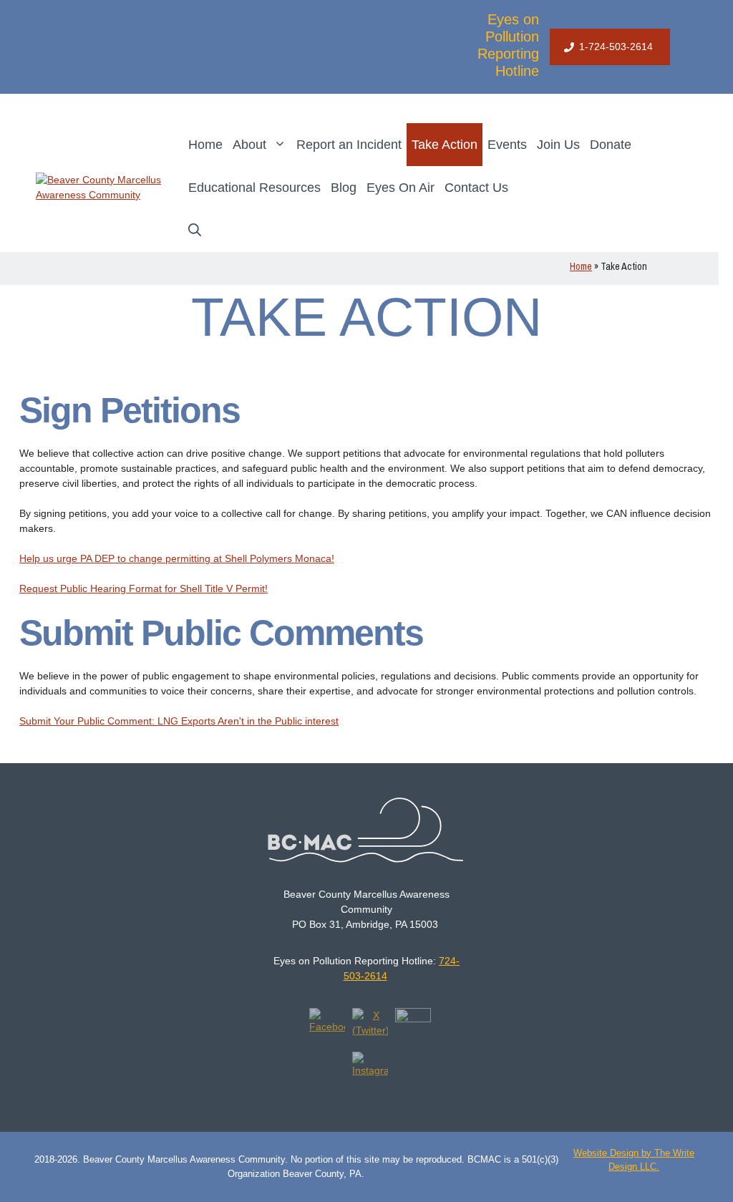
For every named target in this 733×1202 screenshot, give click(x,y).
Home (205, 144)
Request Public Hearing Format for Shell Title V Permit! (143, 588)
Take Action (444, 144)
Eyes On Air (400, 187)
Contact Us (476, 187)
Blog (343, 187)
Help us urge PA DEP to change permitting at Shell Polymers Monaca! (176, 558)
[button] (194, 230)
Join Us (558, 144)
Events (507, 144)
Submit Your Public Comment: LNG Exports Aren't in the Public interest (179, 721)
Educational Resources (254, 187)
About (249, 144)
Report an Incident (349, 144)
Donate (610, 144)
